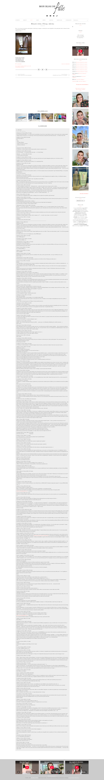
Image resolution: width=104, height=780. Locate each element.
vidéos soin (74, 225)
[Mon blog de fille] (52, 12)
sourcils (77, 222)
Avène (85, 207)
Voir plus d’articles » (84, 193)
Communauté (68, 20)
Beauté (25, 20)
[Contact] (47, 15)
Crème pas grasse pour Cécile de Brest (47, 120)
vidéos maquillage (80, 224)
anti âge (82, 207)
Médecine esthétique (80, 217)
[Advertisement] (42, 85)
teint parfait (82, 221)
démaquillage (17, 67)
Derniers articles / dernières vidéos (80, 89)
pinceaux (78, 218)
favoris (77, 212)
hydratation (22, 67)
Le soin (29, 65)
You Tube (86, 225)
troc (87, 222)
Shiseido (74, 220)
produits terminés (83, 218)
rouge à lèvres (81, 219)
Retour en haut (52, 776)
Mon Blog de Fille (34, 777)
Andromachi (74, 81)
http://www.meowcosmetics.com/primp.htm (41, 535)
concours (75, 210)
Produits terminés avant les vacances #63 (80, 163)
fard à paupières (84, 211)
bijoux (75, 209)
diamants (85, 210)
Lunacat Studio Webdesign (74, 777)
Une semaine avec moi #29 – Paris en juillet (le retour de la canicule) (80, 145)
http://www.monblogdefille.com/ (22, 491)
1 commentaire (19, 63)
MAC (86, 214)
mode (75, 217)
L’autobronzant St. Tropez (60, 120)
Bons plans (59, 20)
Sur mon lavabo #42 (80, 188)
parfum (75, 218)
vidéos (83, 223)
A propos (17, 20)
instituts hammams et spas (79, 214)
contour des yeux (81, 210)
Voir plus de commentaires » (82, 84)
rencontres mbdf (75, 219)
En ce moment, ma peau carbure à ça (21, 65)
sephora (87, 219)
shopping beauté (80, 220)
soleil (74, 221)
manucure (82, 215)
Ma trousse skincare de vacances (81, 62)
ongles (86, 217)
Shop (31, 20)
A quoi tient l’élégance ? (80, 79)
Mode (37, 20)
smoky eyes (86, 220)
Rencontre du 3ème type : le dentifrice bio (21, 120)
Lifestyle (51, 20)
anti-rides (79, 207)
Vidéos (44, 20)
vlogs (78, 225)
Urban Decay (79, 223)
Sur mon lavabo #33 (34, 120)
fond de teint (82, 212)
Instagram (84, 213)
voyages (81, 225)
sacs (84, 219)
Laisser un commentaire (66, 63)
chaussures (79, 209)
